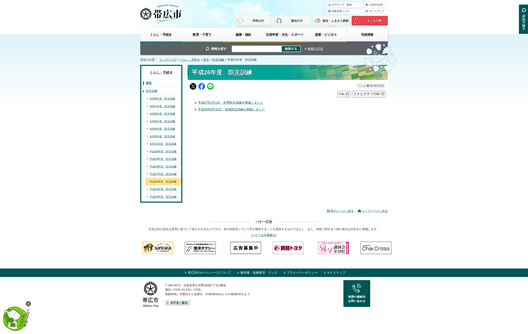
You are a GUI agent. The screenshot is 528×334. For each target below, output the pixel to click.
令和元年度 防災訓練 (163, 143)
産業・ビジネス (326, 34)
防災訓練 (218, 59)
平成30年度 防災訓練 (163, 151)
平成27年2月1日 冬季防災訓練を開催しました (230, 102)
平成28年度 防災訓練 (163, 166)
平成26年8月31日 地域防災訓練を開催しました (231, 109)
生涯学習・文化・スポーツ (284, 34)
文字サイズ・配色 (342, 4)
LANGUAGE (376, 4)
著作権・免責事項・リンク (258, 272)
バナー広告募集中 (264, 235)
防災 (206, 59)
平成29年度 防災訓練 (163, 158)
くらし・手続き (161, 34)
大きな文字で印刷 (366, 94)
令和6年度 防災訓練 (162, 113)
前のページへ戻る (342, 211)
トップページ (168, 59)
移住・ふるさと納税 (336, 20)
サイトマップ (376, 11)
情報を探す (219, 48)
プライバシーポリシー (302, 272)
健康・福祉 (243, 34)
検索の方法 (315, 48)
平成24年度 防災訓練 (163, 196)
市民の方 (258, 20)
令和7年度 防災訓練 (162, 106)
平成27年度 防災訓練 (163, 174)
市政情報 (367, 34)
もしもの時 (374, 20)
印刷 (341, 94)
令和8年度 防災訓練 (162, 98)
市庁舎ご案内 (179, 302)
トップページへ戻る (375, 211)
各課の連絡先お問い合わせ (356, 299)
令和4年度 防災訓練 (162, 128)
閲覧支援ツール (340, 11)
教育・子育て (202, 34)
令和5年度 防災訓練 (162, 121)
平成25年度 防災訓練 (163, 189)
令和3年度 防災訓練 (162, 136)
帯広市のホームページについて (209, 272)
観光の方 (297, 20)
